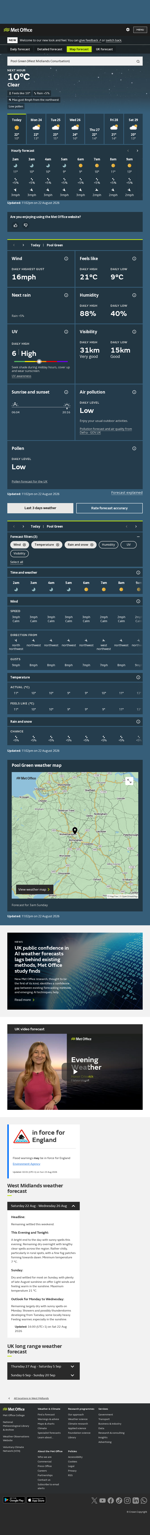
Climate (42, 1428)
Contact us (44, 1479)
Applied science (77, 1428)
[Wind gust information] (65, 258)
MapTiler (114, 896)
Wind (15, 545)
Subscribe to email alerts (48, 1486)
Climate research (78, 1423)
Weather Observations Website (16, 1438)
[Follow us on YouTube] (102, 1500)
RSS (70, 1475)
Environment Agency (26, 1164)
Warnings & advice (48, 1419)
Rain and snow (76, 545)
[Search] (136, 61)
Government (105, 1414)
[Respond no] (25, 225)
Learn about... (45, 1437)
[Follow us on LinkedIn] (135, 1500)
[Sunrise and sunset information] (65, 392)
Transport (104, 1419)
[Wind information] (138, 601)
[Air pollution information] (134, 392)
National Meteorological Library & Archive (16, 1426)
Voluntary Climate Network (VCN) (13, 1449)
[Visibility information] (134, 331)
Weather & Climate (49, 1408)
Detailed (49, 49)
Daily (20, 49)
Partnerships (45, 1475)
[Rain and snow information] (138, 721)
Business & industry (109, 1423)
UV (129, 545)
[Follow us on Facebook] (111, 1500)
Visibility (19, 553)
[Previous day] (14, 245)
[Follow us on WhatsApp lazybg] (144, 1500)
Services (103, 1408)
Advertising (105, 1442)
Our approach (76, 1414)
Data (101, 1428)
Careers (42, 1470)
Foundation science (79, 1432)
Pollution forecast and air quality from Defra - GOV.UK (106, 430)
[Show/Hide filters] (138, 536)
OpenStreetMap (130, 896)
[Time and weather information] (138, 572)
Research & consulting (111, 1432)
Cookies (72, 1461)
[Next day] (23, 245)
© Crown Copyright (137, 1511)
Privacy (72, 1470)
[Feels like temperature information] (134, 258)
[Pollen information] (134, 448)
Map (79, 49)
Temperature (42, 545)
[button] (75, 832)
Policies (72, 1451)
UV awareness (21, 376)
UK (104, 49)
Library (72, 1437)
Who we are (45, 1457)
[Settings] (127, 30)
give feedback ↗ (90, 40)
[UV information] (65, 331)
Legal (71, 1466)
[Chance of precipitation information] (65, 295)
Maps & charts (46, 1423)
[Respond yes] (15, 225)
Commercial (45, 1461)
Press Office (45, 1466)
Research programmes (81, 1408)
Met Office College (14, 1415)
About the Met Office (50, 1451)
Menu (140, 29)
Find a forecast (46, 1414)
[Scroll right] (137, 150)
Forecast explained (127, 492)
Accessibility (75, 1457)
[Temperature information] (138, 677)
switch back (113, 40)
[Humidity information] (134, 295)
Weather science (78, 1419)
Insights (103, 1437)
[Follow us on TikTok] (119, 1500)
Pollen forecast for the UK (29, 481)
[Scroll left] (128, 150)
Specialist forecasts (49, 1432)
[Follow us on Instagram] (127, 1500)
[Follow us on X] (94, 1500)
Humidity (108, 545)
